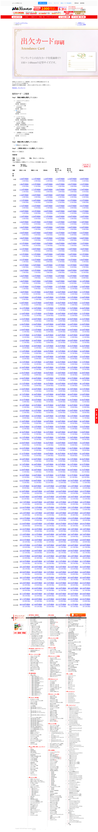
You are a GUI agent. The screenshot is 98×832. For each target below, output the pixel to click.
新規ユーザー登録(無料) (66, 3)
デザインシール (53, 765)
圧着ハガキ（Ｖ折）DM (54, 684)
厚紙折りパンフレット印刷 (55, 816)
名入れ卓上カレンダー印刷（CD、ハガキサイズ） (37, 639)
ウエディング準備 (53, 811)
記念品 (69, 799)
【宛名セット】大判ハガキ (55, 669)
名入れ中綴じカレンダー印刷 (37, 636)
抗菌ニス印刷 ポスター (36, 690)
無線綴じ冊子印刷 (33, 703)
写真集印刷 (32, 742)
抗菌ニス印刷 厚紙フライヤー (37, 677)
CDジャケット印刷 (53, 804)
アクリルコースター (72, 699)
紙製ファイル (52, 818)
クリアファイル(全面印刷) (73, 620)
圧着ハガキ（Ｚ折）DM (54, 686)
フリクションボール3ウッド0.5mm (75, 778)
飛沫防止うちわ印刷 (34, 623)
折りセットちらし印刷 (34, 661)
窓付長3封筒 (53, 774)
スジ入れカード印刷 (34, 757)
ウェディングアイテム (21, 23)
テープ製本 (71, 631)
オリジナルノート (71, 766)
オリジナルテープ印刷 (54, 766)
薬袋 (69, 823)
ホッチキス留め (72, 628)
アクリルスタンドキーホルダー (74, 702)
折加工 (36, 780)
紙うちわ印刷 (32, 619)
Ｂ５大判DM (52, 683)
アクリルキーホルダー (72, 695)
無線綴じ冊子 (52, 623)
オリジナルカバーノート (72, 783)
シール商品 (70, 673)
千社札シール (70, 676)
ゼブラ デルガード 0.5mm (74, 734)
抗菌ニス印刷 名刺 (35, 686)
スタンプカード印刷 (34, 765)
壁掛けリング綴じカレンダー (37, 631)
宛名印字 (32, 797)
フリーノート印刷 (33, 737)
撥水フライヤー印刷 (34, 665)
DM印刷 (51, 660)
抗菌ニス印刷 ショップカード (37, 688)
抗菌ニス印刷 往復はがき (36, 689)
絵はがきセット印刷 (54, 661)
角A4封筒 (53, 781)
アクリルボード (71, 693)
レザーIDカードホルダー (74, 803)
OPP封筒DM (52, 690)
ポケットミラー (72, 751)
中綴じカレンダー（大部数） (74, 762)
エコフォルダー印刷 (54, 803)
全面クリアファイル (73, 755)
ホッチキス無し (72, 629)
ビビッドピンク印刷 (54, 638)
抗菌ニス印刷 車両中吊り (36, 692)
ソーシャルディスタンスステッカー (56, 814)
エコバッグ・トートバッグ (73, 706)
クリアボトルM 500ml (73, 722)
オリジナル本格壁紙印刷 (55, 757)
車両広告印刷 (52, 698)
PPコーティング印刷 (34, 768)
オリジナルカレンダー (72, 759)
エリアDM (32, 813)
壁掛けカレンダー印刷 (36, 626)
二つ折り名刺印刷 (33, 758)
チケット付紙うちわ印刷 (35, 616)
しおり (52, 624)
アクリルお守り (71, 697)
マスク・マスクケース (72, 788)
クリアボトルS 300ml (73, 721)
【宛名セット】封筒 (54, 769)
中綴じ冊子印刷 (35, 718)
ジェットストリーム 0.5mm (74, 739)
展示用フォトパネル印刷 (54, 705)
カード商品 (37, 747)
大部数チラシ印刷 (33, 657)
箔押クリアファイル (73, 758)
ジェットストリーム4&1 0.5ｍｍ (75, 779)
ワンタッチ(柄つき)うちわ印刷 (36, 622)
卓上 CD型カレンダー (55, 735)
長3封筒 (52, 771)
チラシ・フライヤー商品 (35, 654)
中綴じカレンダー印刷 (36, 627)
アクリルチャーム (71, 694)
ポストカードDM (53, 680)
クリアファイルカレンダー (55, 747)
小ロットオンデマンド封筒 (55, 786)
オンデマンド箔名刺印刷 (72, 653)
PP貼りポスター (35, 788)
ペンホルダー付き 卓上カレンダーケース (57, 734)
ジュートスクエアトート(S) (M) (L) (76, 718)
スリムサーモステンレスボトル (74, 724)
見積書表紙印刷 (71, 632)
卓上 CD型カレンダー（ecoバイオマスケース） (57, 738)
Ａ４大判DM (52, 682)
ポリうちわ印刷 (33, 618)
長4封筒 (52, 773)
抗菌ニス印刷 (32, 674)
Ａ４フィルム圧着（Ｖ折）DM (55, 687)
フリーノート (71, 770)
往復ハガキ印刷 (53, 673)
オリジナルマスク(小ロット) (74, 790)
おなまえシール (53, 763)
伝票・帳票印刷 (54, 755)
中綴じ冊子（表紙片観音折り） (36, 726)
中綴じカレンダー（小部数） (74, 763)
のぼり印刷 (53, 719)
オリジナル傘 (70, 796)
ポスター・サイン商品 (54, 694)
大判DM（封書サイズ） (54, 691)
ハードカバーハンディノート (74, 784)
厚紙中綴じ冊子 (33, 730)
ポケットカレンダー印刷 (36, 630)
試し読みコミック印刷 (34, 699)
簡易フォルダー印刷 (54, 802)
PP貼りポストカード (35, 789)
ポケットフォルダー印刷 (54, 798)
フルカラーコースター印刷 (73, 661)
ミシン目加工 (32, 784)
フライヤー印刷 (53, 616)
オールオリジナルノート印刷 (35, 734)
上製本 (51, 815)
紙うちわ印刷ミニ (33, 620)
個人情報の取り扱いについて (51, 829)
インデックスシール (72, 675)
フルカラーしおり (53, 819)
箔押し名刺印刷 (33, 752)
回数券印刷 (52, 794)
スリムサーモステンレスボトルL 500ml (75, 731)
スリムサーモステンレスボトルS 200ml (75, 726)
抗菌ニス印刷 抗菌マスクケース (38, 678)
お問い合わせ (42, 3)
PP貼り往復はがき (35, 792)
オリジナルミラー (71, 750)
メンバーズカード (33, 774)
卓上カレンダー (72, 764)
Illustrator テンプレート (18, 87)
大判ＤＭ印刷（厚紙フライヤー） (36, 662)
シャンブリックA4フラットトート (75, 712)
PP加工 (35, 787)
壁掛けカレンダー (72, 760)
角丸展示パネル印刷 (54, 706)
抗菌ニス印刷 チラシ (35, 676)
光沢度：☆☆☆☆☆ (20, 112)
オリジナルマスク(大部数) (74, 791)
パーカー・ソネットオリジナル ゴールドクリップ (76, 747)
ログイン (50, 3)
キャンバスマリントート (73, 716)
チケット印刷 (32, 766)
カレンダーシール (71, 684)
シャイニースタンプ (55, 751)
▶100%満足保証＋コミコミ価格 (76, 8)
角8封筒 (52, 783)
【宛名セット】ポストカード (55, 659)
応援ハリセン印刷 (54, 754)
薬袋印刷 (51, 791)
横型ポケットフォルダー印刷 (55, 795)
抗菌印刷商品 (33, 673)
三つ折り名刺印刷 (33, 760)
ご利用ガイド (81, 23)
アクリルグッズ (71, 691)
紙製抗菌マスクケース (73, 792)
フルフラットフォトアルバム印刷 (36, 700)
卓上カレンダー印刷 (35, 628)
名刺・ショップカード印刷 (55, 650)
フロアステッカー (71, 688)
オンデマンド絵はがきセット (73, 623)
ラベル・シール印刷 (54, 761)
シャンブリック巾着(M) (73, 713)
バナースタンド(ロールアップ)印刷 (56, 718)
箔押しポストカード (54, 676)
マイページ (56, 3)
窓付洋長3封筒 (54, 777)
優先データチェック (34, 804)
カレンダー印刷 (33, 624)
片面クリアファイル (73, 756)
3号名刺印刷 (35, 756)
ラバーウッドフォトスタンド (74, 800)
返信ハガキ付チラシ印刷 (35, 667)
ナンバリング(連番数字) (34, 800)
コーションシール (71, 686)
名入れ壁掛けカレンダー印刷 (37, 635)
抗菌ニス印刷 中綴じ (35, 684)
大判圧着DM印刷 (53, 668)
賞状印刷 (69, 656)
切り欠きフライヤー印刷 (35, 669)
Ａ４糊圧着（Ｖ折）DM (54, 688)
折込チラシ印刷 (33, 658)
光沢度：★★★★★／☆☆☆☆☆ (24, 123)
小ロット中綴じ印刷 (34, 738)
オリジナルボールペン (72, 736)
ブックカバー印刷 (33, 704)
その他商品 (52, 750)
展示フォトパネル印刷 (54, 628)
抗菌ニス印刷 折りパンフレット (38, 681)
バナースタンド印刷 (54, 630)
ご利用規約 (78, 829)
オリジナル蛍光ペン (72, 780)
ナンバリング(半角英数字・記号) (36, 801)
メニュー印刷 (70, 663)
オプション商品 (33, 777)
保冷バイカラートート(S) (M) (74, 717)
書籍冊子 (34, 733)
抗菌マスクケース (71, 668)
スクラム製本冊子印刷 (37, 729)
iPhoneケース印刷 (53, 812)
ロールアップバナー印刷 (54, 631)
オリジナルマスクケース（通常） (75, 795)
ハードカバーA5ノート (73, 786)
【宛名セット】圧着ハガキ (55, 665)
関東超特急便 (32, 651)
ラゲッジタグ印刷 (33, 770)
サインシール (70, 680)
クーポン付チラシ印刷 (34, 666)
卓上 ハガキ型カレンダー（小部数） (57, 743)
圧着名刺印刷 (32, 750)
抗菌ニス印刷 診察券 (35, 680)
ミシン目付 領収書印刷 (72, 667)
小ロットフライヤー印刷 (72, 647)
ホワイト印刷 (53, 647)
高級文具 (69, 812)
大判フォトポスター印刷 (54, 627)
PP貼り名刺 (34, 793)
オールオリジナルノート (73, 767)
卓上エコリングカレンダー (56, 739)
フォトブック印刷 (33, 701)
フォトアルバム (54, 626)
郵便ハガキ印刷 (71, 665)
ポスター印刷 (52, 695)
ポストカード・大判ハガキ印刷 (56, 652)
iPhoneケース (71, 811)
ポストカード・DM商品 (55, 656)
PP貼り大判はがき (35, 791)
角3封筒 (52, 779)
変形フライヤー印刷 (34, 659)
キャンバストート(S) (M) (74, 710)
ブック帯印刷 (32, 705)
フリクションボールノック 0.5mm (75, 776)
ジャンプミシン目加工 (34, 785)
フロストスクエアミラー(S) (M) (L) (76, 752)
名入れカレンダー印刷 (54, 746)
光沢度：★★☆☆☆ (20, 107)
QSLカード (32, 773)
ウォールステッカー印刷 (55, 758)
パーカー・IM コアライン (74, 748)
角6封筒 (52, 782)
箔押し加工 (32, 796)
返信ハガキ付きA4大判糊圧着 (55, 675)
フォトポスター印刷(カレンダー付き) (37, 645)
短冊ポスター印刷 (53, 711)
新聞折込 (32, 670)
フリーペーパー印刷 (36, 717)
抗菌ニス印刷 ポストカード (37, 693)
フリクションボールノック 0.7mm (75, 775)
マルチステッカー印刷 (54, 635)
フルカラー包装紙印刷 (54, 790)
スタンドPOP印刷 (53, 710)
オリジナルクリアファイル (73, 754)
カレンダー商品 (53, 723)
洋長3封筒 (53, 775)
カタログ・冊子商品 (34, 697)
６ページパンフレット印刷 (35, 741)
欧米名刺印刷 (32, 754)
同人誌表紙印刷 (53, 810)
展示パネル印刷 (53, 703)
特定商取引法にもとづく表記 (64, 829)
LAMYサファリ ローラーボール (75, 815)
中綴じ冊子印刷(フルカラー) (73, 633)
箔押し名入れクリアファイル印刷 (74, 619)
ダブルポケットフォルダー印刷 (56, 797)
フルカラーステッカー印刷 (73, 664)
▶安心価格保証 (72, 6)
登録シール (70, 678)
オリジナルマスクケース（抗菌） (75, 794)
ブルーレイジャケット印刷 (55, 807)
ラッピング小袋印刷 (54, 793)
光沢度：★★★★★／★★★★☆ (24, 118)
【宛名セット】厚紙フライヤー (56, 672)
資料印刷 (75, 627)
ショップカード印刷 (34, 761)
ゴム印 (52, 753)
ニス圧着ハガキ (53, 667)
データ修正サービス (34, 805)
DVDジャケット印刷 (54, 806)
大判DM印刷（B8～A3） (54, 671)
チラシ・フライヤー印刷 (35, 655)
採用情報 (73, 829)
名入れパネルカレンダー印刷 (37, 644)
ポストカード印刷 (53, 618)
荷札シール (70, 683)
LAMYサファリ (72, 743)
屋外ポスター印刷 (53, 715)
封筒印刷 (54, 770)
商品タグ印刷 (32, 769)
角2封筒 (52, 778)
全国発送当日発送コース (35, 650)
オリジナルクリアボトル (72, 720)
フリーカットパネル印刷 (54, 707)
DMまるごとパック (34, 812)
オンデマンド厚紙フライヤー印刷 (74, 649)
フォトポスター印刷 (54, 699)
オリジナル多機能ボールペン (73, 771)
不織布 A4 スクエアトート (74, 708)
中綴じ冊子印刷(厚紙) (72, 636)
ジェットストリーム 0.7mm (74, 738)
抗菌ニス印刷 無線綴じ (36, 682)
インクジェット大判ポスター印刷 (56, 702)
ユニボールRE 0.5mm (73, 742)
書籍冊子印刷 (70, 640)
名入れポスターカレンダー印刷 (37, 643)
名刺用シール (70, 679)
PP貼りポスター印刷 (54, 701)
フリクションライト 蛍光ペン (74, 782)
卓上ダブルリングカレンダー (37, 632)
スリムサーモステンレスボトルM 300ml (75, 729)
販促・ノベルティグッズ (35, 809)
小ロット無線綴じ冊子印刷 (73, 624)
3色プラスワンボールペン (74, 772)
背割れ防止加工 (33, 808)
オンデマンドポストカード (35, 753)
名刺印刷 (32, 749)
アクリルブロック (71, 698)
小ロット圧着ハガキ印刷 (54, 664)
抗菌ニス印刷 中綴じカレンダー (38, 685)
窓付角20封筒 (53, 785)
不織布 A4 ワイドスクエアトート (75, 709)
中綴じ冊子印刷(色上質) (72, 637)
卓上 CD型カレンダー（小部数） (56, 744)
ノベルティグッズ (71, 705)
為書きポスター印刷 (54, 714)
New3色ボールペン (72, 774)
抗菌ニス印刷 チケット (36, 694)
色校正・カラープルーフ (35, 779)
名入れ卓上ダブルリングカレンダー (38, 641)
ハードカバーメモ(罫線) (73, 787)
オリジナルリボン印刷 (54, 767)
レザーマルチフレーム (73, 804)
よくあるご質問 (81, 24)
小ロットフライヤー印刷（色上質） (75, 648)
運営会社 (42, 829)
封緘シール (70, 682)
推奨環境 (84, 829)
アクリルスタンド (71, 701)
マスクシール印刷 (53, 762)
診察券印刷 (32, 762)
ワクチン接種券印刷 (72, 669)
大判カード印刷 (33, 764)
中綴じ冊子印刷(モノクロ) (73, 635)
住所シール (70, 687)
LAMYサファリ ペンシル (74, 735)
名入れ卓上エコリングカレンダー (38, 640)
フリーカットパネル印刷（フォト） (56, 632)
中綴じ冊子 (52, 620)
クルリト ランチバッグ (73, 714)
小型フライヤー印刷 (34, 663)
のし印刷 (32, 772)
